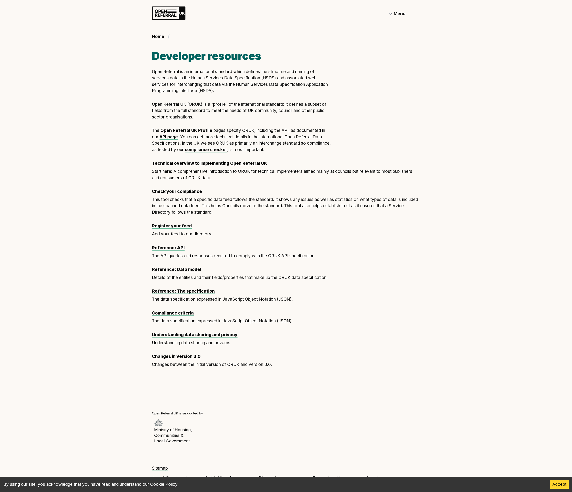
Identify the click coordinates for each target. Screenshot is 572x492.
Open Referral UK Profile (186, 130)
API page (169, 136)
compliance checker (206, 149)
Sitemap (160, 468)
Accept (559, 484)
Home (158, 36)
